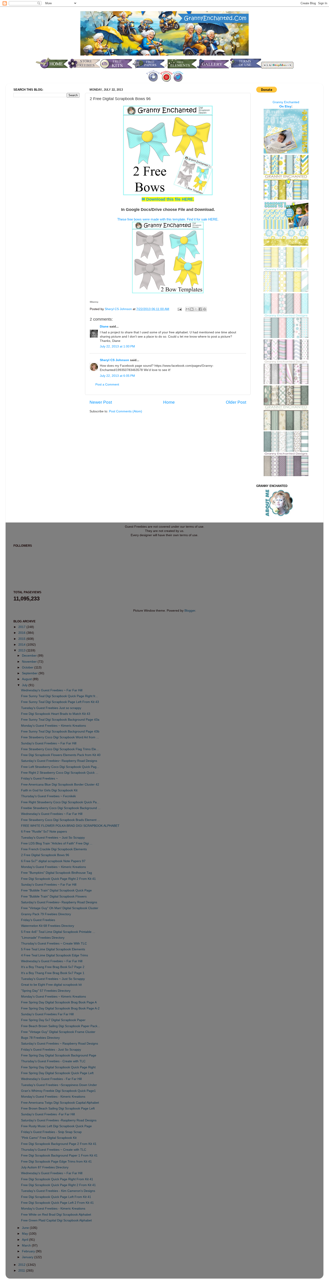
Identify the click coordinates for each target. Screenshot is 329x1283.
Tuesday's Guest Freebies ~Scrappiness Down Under (59, 1085)
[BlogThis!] (192, 309)
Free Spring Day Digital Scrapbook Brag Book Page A (59, 1002)
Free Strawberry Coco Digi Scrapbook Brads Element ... (60, 820)
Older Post (236, 402)
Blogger (189, 610)
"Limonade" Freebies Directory (42, 937)
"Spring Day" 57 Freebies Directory (45, 990)
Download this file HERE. (168, 199)
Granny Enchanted (286, 102)
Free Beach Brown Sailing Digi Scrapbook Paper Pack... (60, 1026)
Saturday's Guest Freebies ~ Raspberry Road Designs (59, 1043)
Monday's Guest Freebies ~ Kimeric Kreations (53, 725)
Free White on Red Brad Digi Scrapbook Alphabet (56, 1214)
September (30, 673)
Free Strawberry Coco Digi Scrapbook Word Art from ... (60, 737)
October (28, 667)
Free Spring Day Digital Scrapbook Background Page (58, 1055)
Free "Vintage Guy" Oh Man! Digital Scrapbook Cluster (59, 908)
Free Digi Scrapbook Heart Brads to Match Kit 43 (55, 713)
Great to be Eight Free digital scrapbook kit (51, 984)
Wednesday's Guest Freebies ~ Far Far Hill (51, 690)
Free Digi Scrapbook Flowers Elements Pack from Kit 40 (60, 755)
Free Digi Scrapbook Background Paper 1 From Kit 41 (59, 1155)
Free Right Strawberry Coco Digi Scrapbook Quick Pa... (60, 802)
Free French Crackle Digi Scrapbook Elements (54, 849)
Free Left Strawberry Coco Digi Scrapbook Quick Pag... (60, 767)
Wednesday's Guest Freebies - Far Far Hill (51, 1079)
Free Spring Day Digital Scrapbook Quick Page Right (58, 1067)
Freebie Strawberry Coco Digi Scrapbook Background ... (60, 808)
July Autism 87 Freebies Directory (44, 1167)
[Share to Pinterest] (204, 309)
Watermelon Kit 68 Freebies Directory (47, 925)
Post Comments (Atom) (125, 411)
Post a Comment (107, 384)
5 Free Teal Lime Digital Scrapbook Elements (53, 949)
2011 (22, 1270)
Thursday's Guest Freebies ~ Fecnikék (48, 796)
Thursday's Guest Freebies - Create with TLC (53, 1061)
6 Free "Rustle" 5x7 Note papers (44, 831)
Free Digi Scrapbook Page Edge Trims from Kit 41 (56, 1161)
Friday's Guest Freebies (38, 920)
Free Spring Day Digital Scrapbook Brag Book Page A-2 (60, 1008)
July (25, 685)
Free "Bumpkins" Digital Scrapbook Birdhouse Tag (56, 872)
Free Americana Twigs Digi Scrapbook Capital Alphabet (60, 1102)
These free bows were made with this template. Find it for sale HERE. (167, 219)
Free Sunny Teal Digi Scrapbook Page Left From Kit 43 (60, 702)
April (25, 1239)
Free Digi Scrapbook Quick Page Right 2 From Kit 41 (58, 878)
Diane (104, 326)
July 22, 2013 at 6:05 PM (117, 375)
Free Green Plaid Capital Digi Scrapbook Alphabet (56, 1220)
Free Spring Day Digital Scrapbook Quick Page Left (57, 1073)
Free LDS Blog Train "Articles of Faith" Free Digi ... (56, 843)
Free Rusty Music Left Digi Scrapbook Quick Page (56, 1126)
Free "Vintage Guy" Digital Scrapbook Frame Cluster (58, 1032)
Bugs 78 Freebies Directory (40, 1037)
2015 (22, 638)
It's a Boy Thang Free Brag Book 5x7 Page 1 (52, 973)
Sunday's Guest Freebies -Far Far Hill (48, 1114)
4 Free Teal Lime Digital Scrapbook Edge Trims (54, 955)
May (25, 1233)
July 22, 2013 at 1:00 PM (117, 346)
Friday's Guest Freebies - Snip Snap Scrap (51, 1132)
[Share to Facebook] (200, 309)
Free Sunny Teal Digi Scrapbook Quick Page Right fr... (59, 696)
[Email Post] (179, 309)
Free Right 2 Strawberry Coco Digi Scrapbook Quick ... (59, 772)
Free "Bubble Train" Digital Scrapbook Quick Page (56, 890)
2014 (22, 644)
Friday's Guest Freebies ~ (39, 778)
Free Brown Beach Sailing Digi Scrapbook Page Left (58, 1108)
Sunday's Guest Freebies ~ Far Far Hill (48, 743)
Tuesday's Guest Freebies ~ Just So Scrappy (53, 837)
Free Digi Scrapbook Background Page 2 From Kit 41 (58, 1144)
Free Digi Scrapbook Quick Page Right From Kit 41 (57, 1179)
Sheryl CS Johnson (119, 309)
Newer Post (101, 402)
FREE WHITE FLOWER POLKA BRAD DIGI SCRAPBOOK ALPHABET (70, 825)
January (28, 1257)
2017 (22, 627)
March (27, 1245)
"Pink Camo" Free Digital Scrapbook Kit (49, 1137)
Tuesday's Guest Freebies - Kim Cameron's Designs (58, 1191)
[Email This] (187, 309)
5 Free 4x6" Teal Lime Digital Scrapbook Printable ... (58, 932)
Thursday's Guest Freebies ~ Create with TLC (53, 1149)
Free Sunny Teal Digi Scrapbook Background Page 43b (60, 731)
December (30, 655)
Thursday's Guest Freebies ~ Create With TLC (54, 943)
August (27, 679)
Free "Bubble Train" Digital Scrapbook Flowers (54, 896)
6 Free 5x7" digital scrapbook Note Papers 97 (53, 861)
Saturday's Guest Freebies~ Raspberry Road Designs (59, 761)
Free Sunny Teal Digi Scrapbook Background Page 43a (60, 719)
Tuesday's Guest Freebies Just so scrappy (51, 708)
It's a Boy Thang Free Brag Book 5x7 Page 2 (52, 967)
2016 (22, 632)
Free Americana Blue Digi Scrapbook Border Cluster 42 (60, 784)
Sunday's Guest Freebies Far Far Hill (47, 1014)
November (30, 661)
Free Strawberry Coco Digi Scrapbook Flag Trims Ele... (60, 749)
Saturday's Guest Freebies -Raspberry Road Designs (58, 1120)
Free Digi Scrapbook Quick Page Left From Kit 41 (56, 1197)
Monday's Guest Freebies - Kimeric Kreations (53, 1096)
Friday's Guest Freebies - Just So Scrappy (51, 1049)
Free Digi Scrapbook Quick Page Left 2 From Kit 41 (57, 1202)
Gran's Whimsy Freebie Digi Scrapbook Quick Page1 (58, 1090)
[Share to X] (196, 309)
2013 (22, 650)
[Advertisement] (31, 175)
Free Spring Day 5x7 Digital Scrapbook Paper (53, 1020)
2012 (22, 1264)
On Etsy (285, 106)
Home (169, 402)
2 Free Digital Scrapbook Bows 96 (45, 855)
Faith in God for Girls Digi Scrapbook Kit (49, 790)
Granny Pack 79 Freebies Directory (46, 914)
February (29, 1251)
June (26, 1227)
